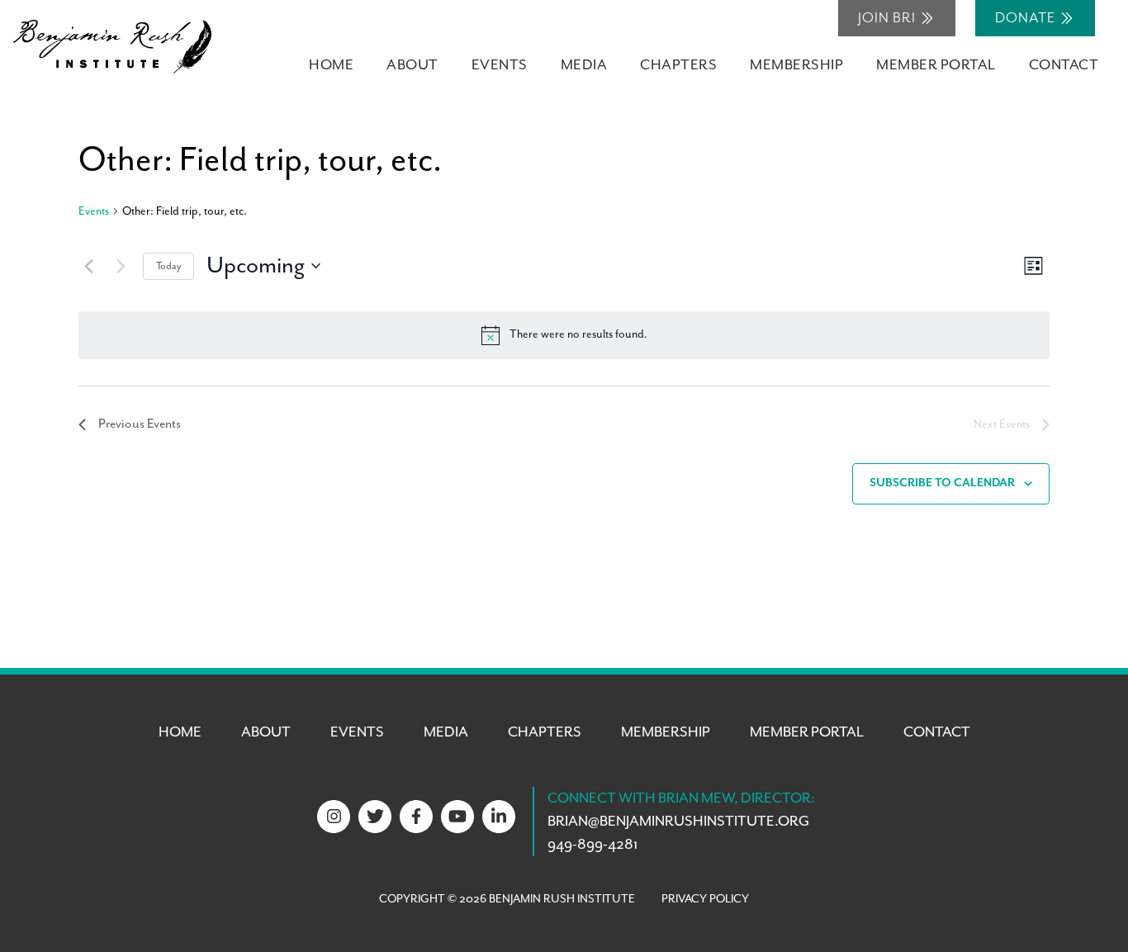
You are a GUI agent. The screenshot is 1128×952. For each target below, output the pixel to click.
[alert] (564, 335)
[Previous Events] (88, 266)
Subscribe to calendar (942, 483)
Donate (1027, 18)
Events (93, 211)
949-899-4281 (592, 844)
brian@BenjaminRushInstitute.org (678, 821)
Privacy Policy (705, 899)
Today (168, 266)
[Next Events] (120, 266)
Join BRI (888, 18)
